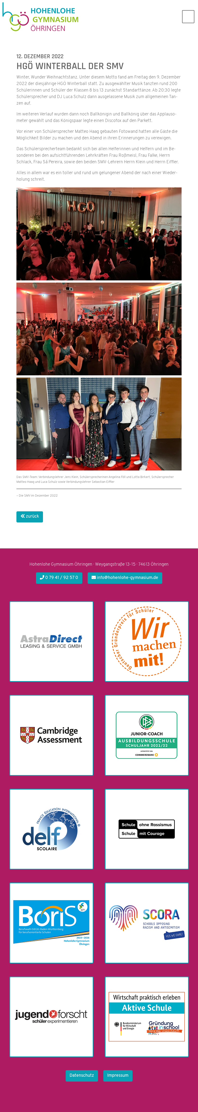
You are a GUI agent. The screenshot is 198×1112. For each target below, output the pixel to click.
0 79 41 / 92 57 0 (61, 578)
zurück (32, 516)
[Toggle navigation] (188, 16)
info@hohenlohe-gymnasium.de (127, 578)
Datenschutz (82, 1076)
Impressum (117, 1076)
